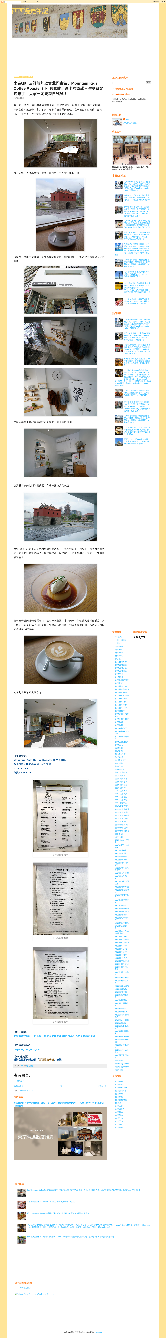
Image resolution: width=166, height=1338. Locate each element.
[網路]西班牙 (120, 769)
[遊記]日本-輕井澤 (122, 961)
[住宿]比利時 (120, 711)
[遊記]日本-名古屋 (122, 939)
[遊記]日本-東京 (121, 952)
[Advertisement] (83, 55)
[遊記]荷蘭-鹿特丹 (122, 1036)
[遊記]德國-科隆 (121, 905)
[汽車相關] (119, 763)
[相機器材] (119, 766)
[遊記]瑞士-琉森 (121, 1009)
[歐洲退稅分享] (120, 760)
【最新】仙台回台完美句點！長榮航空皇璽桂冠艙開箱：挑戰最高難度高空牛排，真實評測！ (136, 393)
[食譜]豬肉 (119, 1115)
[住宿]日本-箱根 (121, 705)
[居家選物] (119, 751)
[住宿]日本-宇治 (121, 692)
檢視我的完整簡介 (130, 123)
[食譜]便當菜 (120, 1084)
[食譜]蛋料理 (120, 1109)
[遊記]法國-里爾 (121, 992)
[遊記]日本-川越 (121, 949)
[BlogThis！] (17, 98)
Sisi (127, 120)
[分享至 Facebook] (21, 98)
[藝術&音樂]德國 (121, 818)
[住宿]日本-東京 (121, 699)
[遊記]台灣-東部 (121, 860)
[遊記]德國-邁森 (121, 915)
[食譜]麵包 (119, 1081)
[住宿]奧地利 (120, 674)
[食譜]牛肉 (119, 1118)
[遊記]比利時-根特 (122, 978)
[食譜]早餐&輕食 (121, 1087)
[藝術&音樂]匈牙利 (122, 809)
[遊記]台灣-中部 (121, 850)
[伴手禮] (118, 659)
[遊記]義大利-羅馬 (122, 1020)
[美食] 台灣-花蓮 (121, 797)
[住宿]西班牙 (120, 745)
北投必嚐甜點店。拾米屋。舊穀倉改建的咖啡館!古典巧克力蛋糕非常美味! (55, 1036)
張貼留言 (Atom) (26, 1091)
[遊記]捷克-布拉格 (122, 923)
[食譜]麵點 (119, 1097)
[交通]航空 (119, 653)
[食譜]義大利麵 (120, 1091)
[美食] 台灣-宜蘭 (121, 785)
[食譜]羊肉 (119, 1121)
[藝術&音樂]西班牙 (122, 831)
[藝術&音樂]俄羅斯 (122, 806)
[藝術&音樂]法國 (121, 825)
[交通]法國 (119, 646)
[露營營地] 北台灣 (122, 1064)
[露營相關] (119, 1070)
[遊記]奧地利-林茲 (122, 873)
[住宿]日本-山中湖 (122, 696)
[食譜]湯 (118, 1103)
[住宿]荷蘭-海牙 (121, 728)
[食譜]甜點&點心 (121, 1100)
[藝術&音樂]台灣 (121, 812)
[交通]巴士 (119, 643)
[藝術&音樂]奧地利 (122, 815)
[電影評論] (119, 1060)
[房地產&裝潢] (120, 754)
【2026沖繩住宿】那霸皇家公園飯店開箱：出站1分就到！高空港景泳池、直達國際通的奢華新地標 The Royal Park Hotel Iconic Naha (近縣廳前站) (137, 186)
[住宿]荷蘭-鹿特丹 (122, 742)
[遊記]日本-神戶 (121, 955)
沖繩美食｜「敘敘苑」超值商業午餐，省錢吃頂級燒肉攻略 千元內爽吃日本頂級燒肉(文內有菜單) (137, 197)
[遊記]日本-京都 (121, 936)
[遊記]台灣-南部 (121, 857)
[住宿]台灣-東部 (121, 671)
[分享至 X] (19, 98)
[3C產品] (118, 637)
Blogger (99, 1332)
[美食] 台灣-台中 (121, 772)
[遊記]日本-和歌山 (122, 942)
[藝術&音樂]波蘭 (121, 828)
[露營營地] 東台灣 (122, 1067)
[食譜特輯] (119, 1127)
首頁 (60, 1086)
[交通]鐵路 (119, 656)
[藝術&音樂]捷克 (121, 821)
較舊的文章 (102, 1086)
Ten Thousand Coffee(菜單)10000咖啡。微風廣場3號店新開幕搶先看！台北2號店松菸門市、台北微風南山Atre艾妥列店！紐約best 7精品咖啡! (83, 1190)
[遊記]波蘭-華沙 (121, 1000)
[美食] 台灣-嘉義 (121, 782)
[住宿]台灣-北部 (121, 665)
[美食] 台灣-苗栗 (121, 800)
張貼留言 (20, 1081)
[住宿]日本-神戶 (121, 702)
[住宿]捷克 (119, 683)
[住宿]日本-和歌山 (122, 689)
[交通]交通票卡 (120, 640)
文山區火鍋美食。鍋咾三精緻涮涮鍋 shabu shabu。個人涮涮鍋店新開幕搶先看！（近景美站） (136, 301)
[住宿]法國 (119, 722)
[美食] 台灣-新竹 (121, 791)
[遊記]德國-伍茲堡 (122, 887)
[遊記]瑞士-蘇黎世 (122, 1012)
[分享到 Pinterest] (23, 98)
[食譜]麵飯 (119, 1094)
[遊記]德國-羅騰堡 (122, 911)
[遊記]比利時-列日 (122, 964)
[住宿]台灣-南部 (121, 668)
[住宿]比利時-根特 (122, 719)
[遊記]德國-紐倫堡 (122, 908)
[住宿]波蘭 (119, 725)
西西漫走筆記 (30, 11)
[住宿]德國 (119, 677)
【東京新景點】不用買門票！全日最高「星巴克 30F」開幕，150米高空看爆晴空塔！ (137, 274)
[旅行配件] (119, 757)
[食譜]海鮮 (119, 1124)
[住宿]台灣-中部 (121, 662)
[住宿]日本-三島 (121, 686)
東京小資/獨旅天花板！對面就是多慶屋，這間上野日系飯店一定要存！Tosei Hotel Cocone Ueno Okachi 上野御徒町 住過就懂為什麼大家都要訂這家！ (137, 211)
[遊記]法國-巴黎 (121, 989)
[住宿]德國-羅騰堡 (122, 680)
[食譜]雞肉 (119, 1112)
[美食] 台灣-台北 (121, 776)
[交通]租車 (119, 650)
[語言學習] (119, 834)
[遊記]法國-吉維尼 (122, 986)
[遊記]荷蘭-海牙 (121, 1023)
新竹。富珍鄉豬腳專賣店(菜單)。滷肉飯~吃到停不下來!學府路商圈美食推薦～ (58, 1213)
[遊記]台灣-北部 (121, 853)
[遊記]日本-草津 (121, 958)
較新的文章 (18, 1086)
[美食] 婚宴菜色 (121, 803)
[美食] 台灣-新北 (121, 788)
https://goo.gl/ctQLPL (27, 1049)
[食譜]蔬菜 (119, 1106)
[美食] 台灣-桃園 (121, 794)
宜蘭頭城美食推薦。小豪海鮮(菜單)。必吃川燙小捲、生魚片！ (52, 1202)
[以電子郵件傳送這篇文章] (15, 98)
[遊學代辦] (119, 837)
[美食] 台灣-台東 (121, 779)
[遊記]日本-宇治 (121, 946)
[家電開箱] (119, 748)
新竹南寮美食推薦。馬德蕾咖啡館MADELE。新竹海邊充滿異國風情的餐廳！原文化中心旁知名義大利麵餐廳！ (71, 1237)
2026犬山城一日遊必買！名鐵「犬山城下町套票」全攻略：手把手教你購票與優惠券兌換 (136, 441)
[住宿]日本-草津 (121, 708)
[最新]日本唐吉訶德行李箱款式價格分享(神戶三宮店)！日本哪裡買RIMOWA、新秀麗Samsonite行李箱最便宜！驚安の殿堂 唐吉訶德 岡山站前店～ (137, 349)
